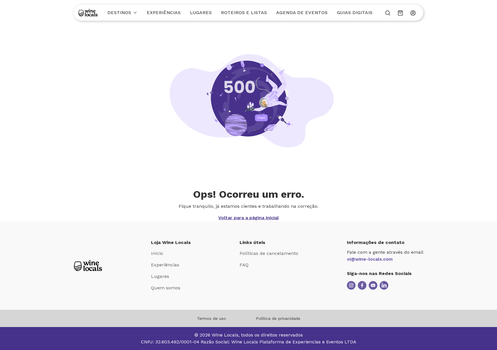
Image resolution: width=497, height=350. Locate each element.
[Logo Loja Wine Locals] (88, 265)
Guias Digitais (354, 12)
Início (157, 253)
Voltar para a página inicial (248, 217)
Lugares (201, 12)
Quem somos (165, 288)
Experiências (164, 12)
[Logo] (88, 12)
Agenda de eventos (302, 12)
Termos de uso (211, 318)
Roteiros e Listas (244, 12)
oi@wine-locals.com (370, 259)
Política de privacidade (278, 318)
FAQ (244, 265)
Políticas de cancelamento (269, 253)
